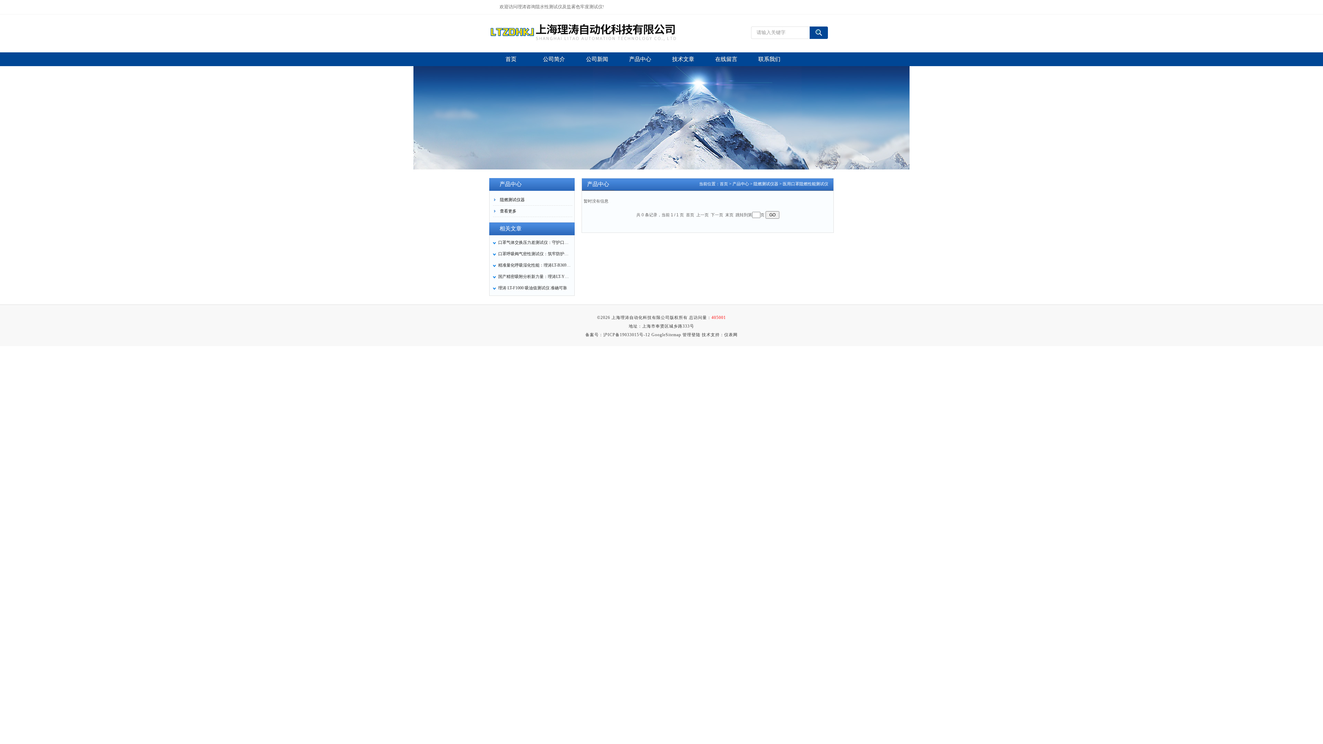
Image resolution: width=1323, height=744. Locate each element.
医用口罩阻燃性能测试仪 (805, 184)
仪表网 (731, 334)
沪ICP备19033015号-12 (626, 334)
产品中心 (740, 184)
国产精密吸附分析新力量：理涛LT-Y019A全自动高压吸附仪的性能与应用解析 (534, 276)
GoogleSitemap (666, 334)
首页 (724, 184)
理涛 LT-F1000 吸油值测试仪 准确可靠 (532, 288)
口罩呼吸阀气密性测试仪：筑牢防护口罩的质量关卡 (534, 253)
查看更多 (508, 211)
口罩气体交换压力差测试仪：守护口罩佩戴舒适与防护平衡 (534, 242)
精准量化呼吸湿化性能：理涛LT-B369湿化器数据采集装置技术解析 (534, 265)
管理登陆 (691, 334)
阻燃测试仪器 (512, 199)
